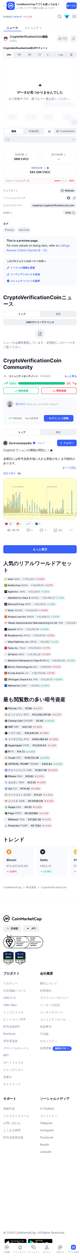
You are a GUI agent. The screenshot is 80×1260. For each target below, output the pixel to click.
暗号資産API (11, 1050)
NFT (6, 1079)
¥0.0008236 (31, 824)
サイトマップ (12, 1108)
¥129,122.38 (28, 781)
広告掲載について (14, 1014)
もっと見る (70, 400)
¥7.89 (25, 732)
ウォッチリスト (13, 1093)
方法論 (44, 1057)
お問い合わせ (12, 1147)
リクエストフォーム (16, 1140)
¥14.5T (29, 16)
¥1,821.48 (32, 793)
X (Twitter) (47, 1132)
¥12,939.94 (32, 769)
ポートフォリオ (13, 1086)
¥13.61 (30, 818)
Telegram (46, 1147)
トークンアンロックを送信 (25, 298)
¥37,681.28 (29, 843)
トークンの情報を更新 (22, 291)
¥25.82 (26, 800)
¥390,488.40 (33, 763)
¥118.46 (24, 812)
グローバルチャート (16, 1072)
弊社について (48, 1007)
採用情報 (45, 1072)
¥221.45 (25, 750)
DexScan (9, 1057)
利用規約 (45, 1014)
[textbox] (44, 431)
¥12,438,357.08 (34, 738)
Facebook (46, 1161)
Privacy (9, 253)
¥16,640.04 (28, 756)
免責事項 (45, 1050)
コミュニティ (48, 1140)
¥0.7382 (29, 849)
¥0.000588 (28, 837)
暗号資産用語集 (13, 1161)
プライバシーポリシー (54, 1022)
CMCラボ (9, 1022)
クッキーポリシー (51, 1036)
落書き (7, 1101)
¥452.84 (35, 787)
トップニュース (13, 1036)
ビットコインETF (14, 1043)
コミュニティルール (53, 1043)
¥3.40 (31, 744)
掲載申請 (9, 1132)
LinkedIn (45, 1176)
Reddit (44, 1168)
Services (24, 253)
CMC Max (10, 1029)
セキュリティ (48, 1065)
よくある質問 (12, 1154)
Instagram (47, 1154)
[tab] (50, 131)
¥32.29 (27, 806)
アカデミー (10, 1007)
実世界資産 (10, 1065)
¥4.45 (25, 830)
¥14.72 (21, 775)
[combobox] (40, 139)
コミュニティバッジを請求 (25, 304)
